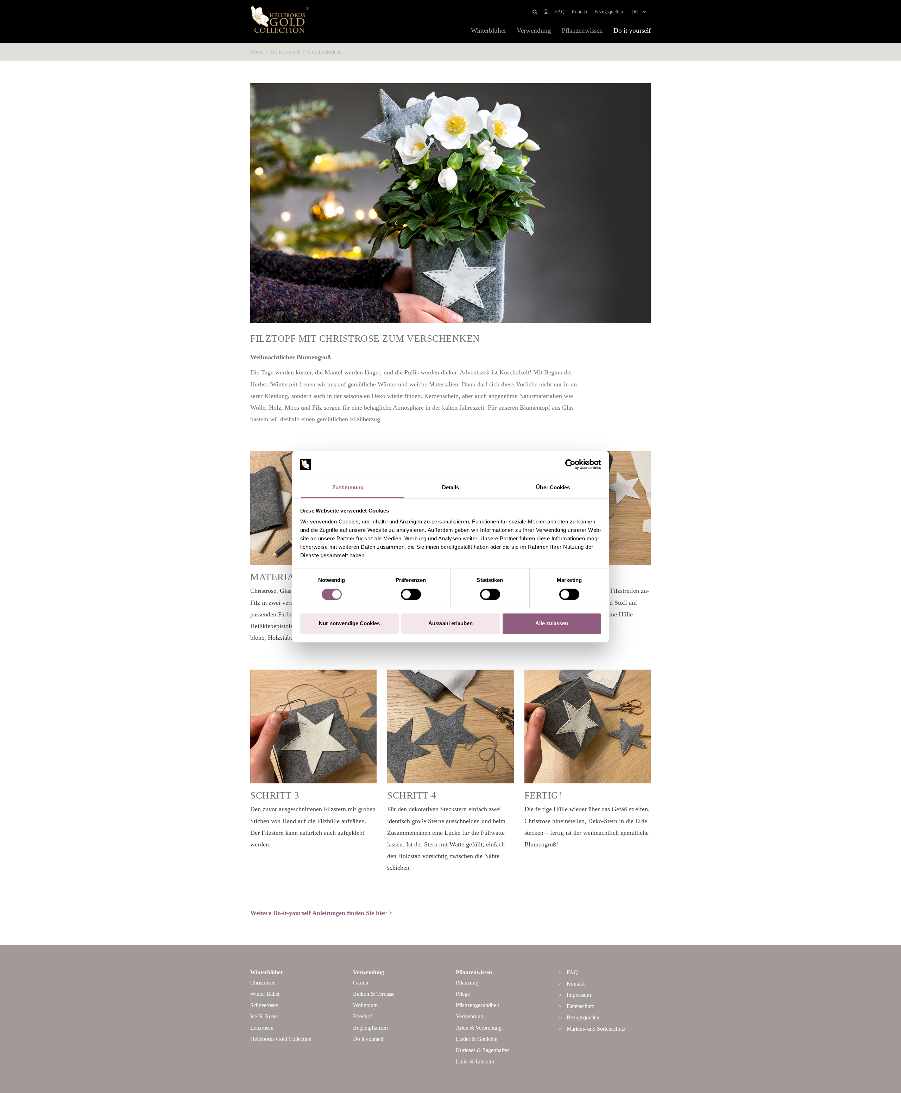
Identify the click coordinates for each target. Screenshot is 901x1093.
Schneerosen (264, 1005)
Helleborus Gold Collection (280, 1039)
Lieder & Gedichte (476, 1039)
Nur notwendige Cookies (349, 624)
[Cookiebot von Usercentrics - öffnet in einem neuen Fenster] (570, 464)
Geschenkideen (325, 52)
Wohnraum (365, 1005)
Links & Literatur (475, 1061)
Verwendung (534, 30)
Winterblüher (488, 30)
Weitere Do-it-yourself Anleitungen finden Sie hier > (321, 913)
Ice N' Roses (264, 1016)
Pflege (463, 994)
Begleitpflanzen (370, 1028)
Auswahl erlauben (450, 624)
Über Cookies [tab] (553, 488)
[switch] (411, 594)
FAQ (560, 11)
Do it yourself (632, 30)
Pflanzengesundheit (477, 1005)
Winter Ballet (264, 994)
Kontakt (579, 11)
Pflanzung (467, 983)
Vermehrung (469, 1016)
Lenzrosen (261, 1028)
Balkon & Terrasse (374, 994)
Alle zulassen (551, 624)
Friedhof (362, 1016)
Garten (360, 983)
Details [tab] (450, 488)
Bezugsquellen (608, 11)
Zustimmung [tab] (348, 488)
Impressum (579, 995)
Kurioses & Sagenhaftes (482, 1050)
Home (257, 52)
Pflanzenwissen (582, 30)
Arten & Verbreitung (479, 1028)
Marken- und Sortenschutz (596, 1029)
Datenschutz (580, 1006)
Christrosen (263, 983)
